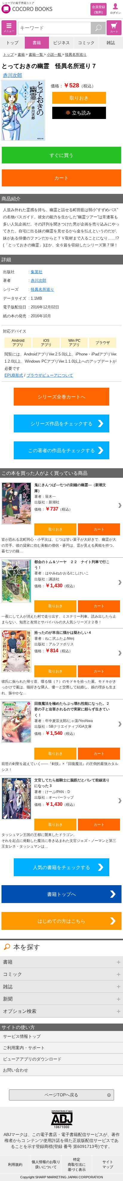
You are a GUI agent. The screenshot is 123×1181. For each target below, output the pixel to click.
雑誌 (111, 42)
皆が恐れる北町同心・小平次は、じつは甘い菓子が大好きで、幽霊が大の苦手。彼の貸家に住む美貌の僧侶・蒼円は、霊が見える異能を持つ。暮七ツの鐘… (58, 545)
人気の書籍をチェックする (61, 867)
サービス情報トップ (22, 1036)
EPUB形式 (13, 375)
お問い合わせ (15, 1070)
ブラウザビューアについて (50, 375)
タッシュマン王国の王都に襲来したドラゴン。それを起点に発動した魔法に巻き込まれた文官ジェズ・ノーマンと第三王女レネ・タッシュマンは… (58, 840)
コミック (86, 42)
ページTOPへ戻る (61, 1094)
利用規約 (15, 1165)
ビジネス (61, 42)
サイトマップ (107, 1164)
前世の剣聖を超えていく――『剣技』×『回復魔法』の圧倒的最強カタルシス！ (59, 767)
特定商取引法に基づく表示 (77, 1164)
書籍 (37, 42)
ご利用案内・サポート (24, 1047)
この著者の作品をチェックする (61, 450)
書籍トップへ (61, 894)
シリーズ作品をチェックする (61, 423)
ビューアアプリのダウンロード (32, 1059)
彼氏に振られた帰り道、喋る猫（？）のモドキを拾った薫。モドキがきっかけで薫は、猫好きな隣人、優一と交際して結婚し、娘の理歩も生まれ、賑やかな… (58, 687)
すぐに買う (61, 155)
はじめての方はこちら (61, 921)
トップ (12, 42)
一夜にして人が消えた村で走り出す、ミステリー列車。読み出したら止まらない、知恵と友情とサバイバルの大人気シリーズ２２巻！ (58, 619)
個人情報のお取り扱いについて (46, 1164)
